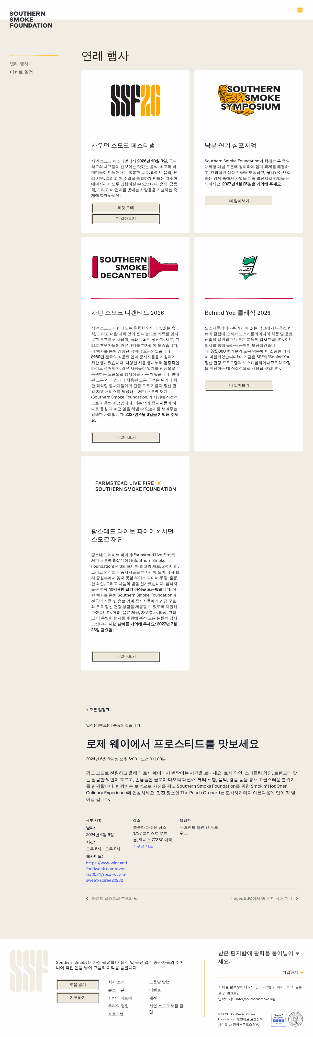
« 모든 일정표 (98, 709)
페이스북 (284, 987)
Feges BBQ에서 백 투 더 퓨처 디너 (262, 898)
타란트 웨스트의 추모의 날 (114, 898)
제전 (153, 997)
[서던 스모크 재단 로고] (29, 972)
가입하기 (290, 973)
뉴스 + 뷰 (116, 989)
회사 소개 (116, 981)
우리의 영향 (118, 1005)
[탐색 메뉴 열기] (300, 10)
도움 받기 (78, 985)
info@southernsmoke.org (255, 999)
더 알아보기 (126, 219)
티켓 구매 (126, 208)
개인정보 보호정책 (250, 1019)
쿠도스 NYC (251, 1024)
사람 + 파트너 (120, 997)
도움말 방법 (159, 981)
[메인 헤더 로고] (31, 19)
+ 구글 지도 (143, 846)
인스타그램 (263, 987)
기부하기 (78, 998)
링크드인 (233, 993)
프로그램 (116, 1013)
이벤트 (155, 989)
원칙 (236, 1024)
